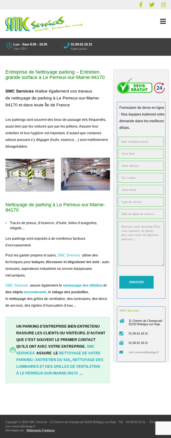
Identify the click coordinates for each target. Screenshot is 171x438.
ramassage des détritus (82, 285)
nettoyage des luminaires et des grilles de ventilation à (59, 366)
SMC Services (19, 91)
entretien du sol (53, 360)
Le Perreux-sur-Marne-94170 (49, 373)
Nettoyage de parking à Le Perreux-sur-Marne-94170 (55, 207)
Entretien (89, 72)
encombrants (35, 292)
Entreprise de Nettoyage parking (40, 72)
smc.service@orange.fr (144, 352)
